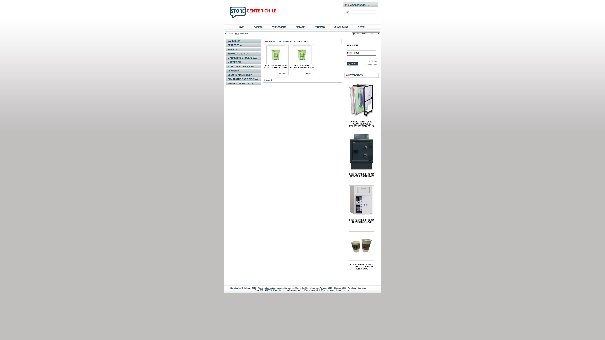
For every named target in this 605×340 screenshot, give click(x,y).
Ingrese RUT (352, 45)
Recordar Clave (371, 64)
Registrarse (373, 61)
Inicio (237, 33)
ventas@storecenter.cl (293, 290)
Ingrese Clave (353, 53)
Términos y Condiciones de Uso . (335, 290)
